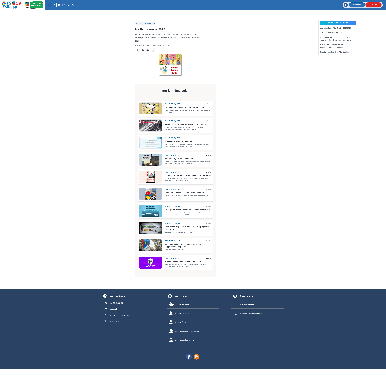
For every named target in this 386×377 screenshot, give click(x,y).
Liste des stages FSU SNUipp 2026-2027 (335, 28)
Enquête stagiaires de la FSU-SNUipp (334, 52)
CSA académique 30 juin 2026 (331, 33)
